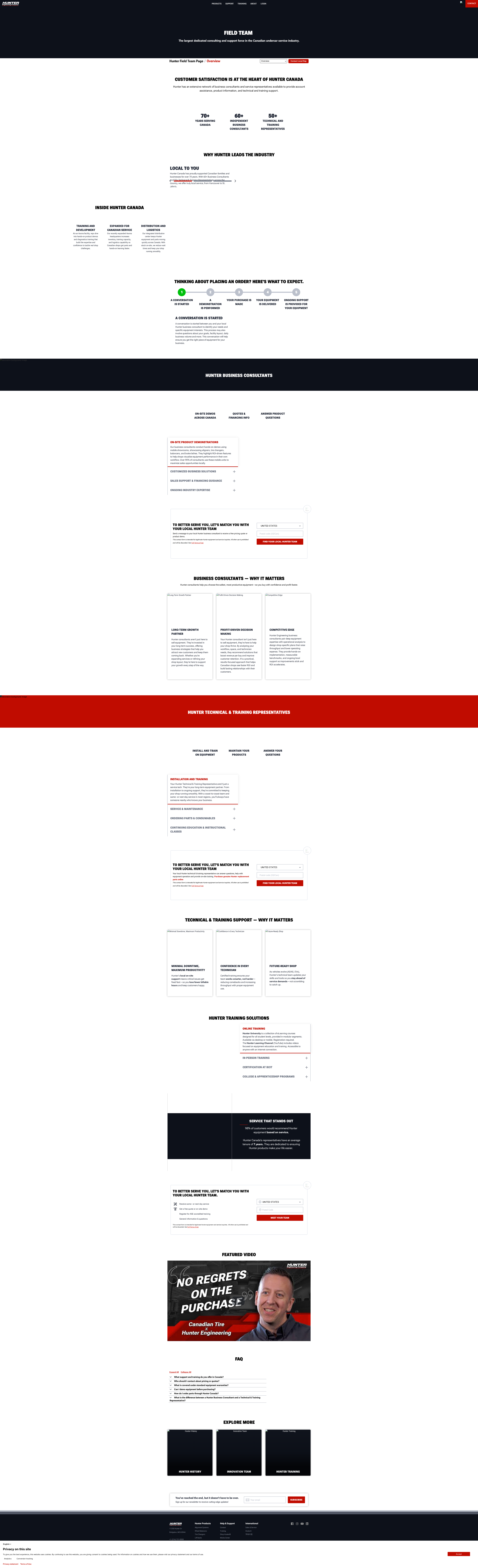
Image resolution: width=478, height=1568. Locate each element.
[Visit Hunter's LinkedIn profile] (307, 1524)
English (6, 1544)
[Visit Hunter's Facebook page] (292, 1524)
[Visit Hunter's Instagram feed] (297, 1524)
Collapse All (186, 1372)
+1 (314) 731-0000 (176, 1539)
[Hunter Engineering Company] (10, 4)
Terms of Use (25, 1564)
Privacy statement (10, 1564)
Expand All (174, 1372)
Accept (459, 1554)
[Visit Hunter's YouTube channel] (302, 1524)
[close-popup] (474, 1544)
